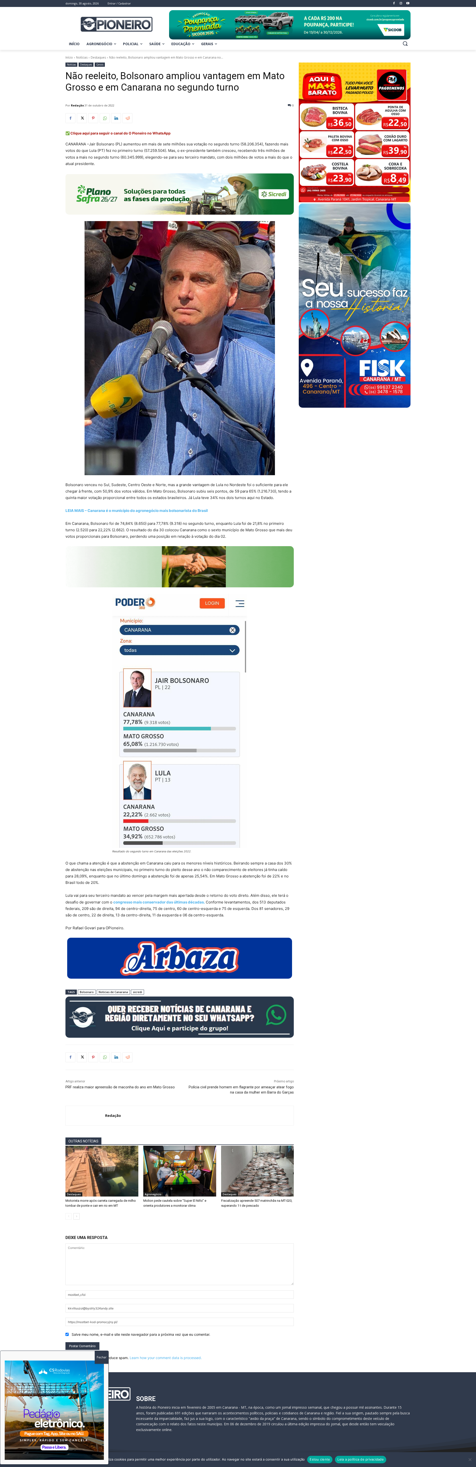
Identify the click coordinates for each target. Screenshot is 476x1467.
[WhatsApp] (105, 118)
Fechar (101, 1357)
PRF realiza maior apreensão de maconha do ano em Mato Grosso (120, 1087)
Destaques (98, 57)
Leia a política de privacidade (360, 1459)
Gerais (99, 64)
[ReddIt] (127, 118)
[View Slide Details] (290, 24)
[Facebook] (70, 118)
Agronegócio (153, 1194)
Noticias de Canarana (113, 992)
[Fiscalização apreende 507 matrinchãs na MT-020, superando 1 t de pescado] (257, 1171)
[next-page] (76, 1216)
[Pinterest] (93, 118)
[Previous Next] (54, 1410)
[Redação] (85, 1115)
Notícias (82, 57)
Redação (77, 105)
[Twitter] (82, 118)
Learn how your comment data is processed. (166, 1358)
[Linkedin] (116, 118)
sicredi (137, 992)
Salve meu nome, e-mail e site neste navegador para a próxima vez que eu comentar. (141, 1334)
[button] (405, 43)
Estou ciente (320, 1459)
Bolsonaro (87, 992)
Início (69, 57)
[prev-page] (68, 1216)
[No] (469, 1459)
